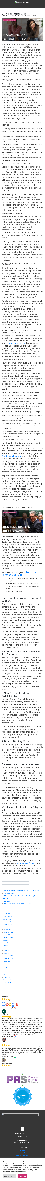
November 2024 (8, 932)
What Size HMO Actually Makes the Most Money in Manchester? (22, 890)
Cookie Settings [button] (9, 1176)
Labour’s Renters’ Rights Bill (19, 574)
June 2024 (6, 943)
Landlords (6, 968)
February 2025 (7, 927)
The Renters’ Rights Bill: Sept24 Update (17, 508)
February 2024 (7, 953)
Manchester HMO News (22, 1155)
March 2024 (6, 950)
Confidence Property (11, 456)
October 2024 (7, 935)
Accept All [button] (22, 1176)
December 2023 (8, 956)
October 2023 (7, 961)
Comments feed (8, 980)
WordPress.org (7, 982)
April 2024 (6, 948)
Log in (5, 974)
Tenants (22, 1150)
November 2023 (8, 958)
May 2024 (6, 945)
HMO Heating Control (10, 901)
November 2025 (8, 924)
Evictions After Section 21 (11, 893)
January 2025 (7, 929)
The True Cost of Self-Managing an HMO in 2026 (18, 904)
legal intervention (17, 343)
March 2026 (6, 914)
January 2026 (7, 919)
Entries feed (6, 977)
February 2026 (7, 916)
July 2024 (6, 940)
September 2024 (8, 937)
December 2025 (8, 922)
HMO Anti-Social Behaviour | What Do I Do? (19, 16)
